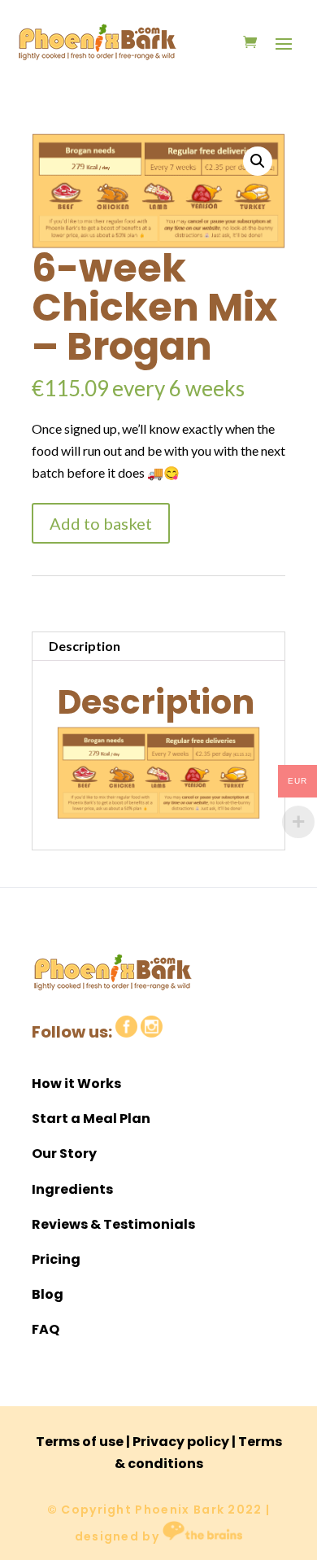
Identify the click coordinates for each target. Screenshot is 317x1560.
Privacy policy (180, 1441)
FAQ (45, 1329)
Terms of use (80, 1441)
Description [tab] (84, 645)
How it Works (76, 1083)
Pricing (56, 1259)
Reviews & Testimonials (113, 1224)
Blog (47, 1294)
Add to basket (101, 523)
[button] (257, 161)
